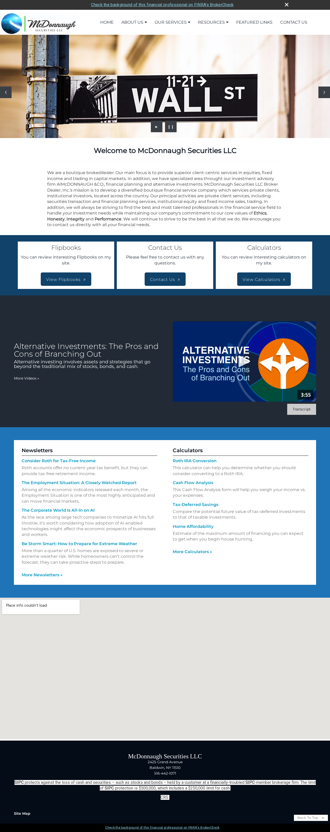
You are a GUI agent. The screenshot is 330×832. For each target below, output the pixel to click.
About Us (132, 22)
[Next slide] (324, 92)
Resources (211, 22)
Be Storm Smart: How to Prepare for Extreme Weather (79, 543)
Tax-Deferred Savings (195, 504)
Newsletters (37, 450)
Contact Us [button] (162, 279)
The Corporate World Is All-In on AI (58, 510)
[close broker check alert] (287, 5)
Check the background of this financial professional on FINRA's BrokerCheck (162, 4)
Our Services (171, 22)
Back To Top (308, 818)
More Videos (26, 378)
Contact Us (293, 22)
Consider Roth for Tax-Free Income (59, 460)
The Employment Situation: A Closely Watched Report (79, 482)
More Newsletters (42, 574)
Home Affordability (193, 526)
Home (107, 22)
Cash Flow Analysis (193, 482)
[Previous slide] (6, 92)
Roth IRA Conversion (195, 460)
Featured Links (254, 22)
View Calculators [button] (261, 279)
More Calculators (192, 551)
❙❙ (171, 126)
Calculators (188, 450)
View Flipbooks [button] (63, 279)
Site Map (22, 813)
